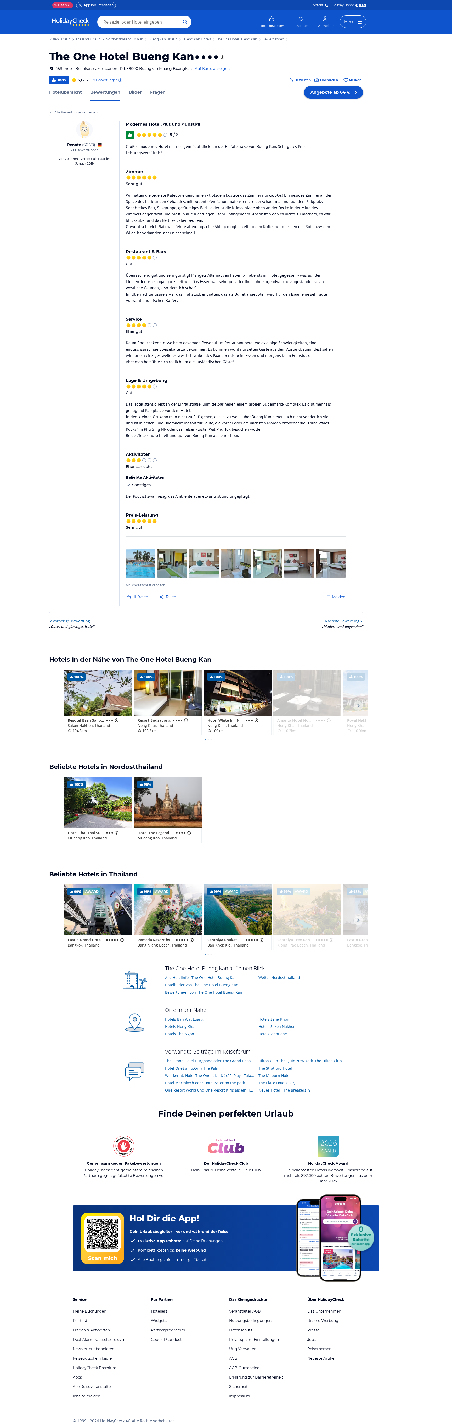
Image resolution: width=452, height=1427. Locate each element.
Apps (77, 1377)
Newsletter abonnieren (93, 1349)
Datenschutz (240, 1330)
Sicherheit (238, 1386)
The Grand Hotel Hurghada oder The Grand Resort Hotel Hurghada (210, 1060)
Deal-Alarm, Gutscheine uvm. (99, 1339)
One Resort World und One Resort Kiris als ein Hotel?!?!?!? (210, 1090)
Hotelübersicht (65, 92)
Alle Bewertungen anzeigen (76, 112)
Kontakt (316, 5)
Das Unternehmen (324, 1311)
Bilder (135, 92)
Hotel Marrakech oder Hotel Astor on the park (205, 1082)
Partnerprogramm (168, 1330)
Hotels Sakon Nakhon (277, 1026)
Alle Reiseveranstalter (92, 1386)
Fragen (158, 92)
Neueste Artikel (321, 1358)
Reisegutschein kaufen (93, 1358)
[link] (272, 22)
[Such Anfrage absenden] (185, 22)
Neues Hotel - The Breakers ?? (284, 1090)
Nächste (342, 620)
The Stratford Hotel (275, 1068)
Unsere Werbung (322, 1320)
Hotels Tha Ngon (179, 1033)
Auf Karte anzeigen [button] (212, 68)
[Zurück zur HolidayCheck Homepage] (70, 22)
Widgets (159, 1320)
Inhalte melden (86, 1396)
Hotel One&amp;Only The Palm (192, 1068)
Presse (313, 1330)
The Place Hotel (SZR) (276, 1082)
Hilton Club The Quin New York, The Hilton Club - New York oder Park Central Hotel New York (303, 1060)
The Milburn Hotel (274, 1075)
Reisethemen (319, 1349)
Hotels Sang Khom (274, 1019)
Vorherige (71, 620)
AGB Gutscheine (244, 1367)
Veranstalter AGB (245, 1311)
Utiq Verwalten (242, 1349)
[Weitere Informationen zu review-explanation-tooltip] (120, 80)
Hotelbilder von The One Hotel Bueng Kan (201, 984)
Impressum (239, 1396)
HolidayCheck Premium (94, 1367)
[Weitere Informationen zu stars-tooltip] (221, 57)
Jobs (311, 1339)
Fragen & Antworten (91, 1330)
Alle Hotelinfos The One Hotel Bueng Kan (201, 977)
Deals (60, 5)
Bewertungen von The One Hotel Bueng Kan (203, 992)
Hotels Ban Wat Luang (184, 1019)
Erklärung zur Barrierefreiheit (256, 1377)
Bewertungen (105, 92)
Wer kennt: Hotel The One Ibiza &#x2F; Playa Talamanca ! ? (210, 1075)
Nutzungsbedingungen (250, 1320)
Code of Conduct (166, 1339)
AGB (233, 1358)
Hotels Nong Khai (180, 1026)
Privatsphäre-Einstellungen (254, 1339)
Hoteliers (159, 1311)
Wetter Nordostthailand (279, 977)
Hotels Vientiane (272, 1033)
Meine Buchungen (89, 1311)
